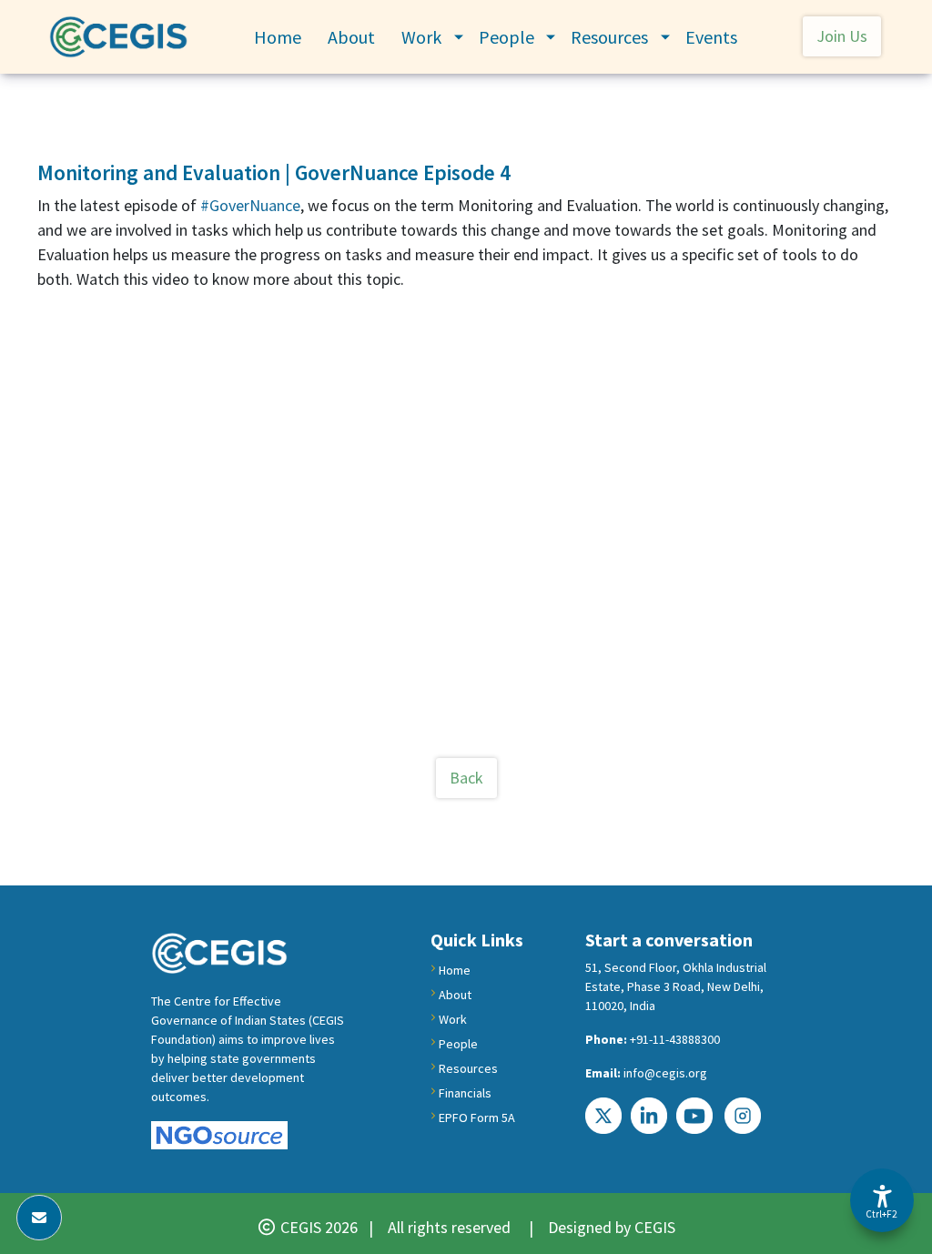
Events (711, 36)
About (351, 36)
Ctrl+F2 (881, 1214)
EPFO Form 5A (477, 1117)
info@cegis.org (665, 1073)
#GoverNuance (250, 205)
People (506, 36)
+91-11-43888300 (675, 1039)
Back (466, 777)
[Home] (125, 37)
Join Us (841, 35)
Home (277, 36)
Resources (609, 36)
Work (421, 36)
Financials (465, 1093)
